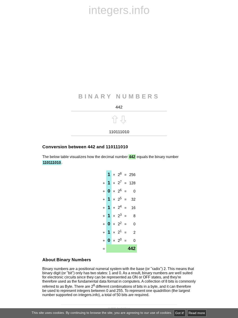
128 (132, 183)
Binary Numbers (119, 96)
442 (91, 146)
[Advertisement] (119, 54)
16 (133, 208)
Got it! (179, 313)
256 (132, 175)
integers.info (119, 10)
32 (133, 199)
